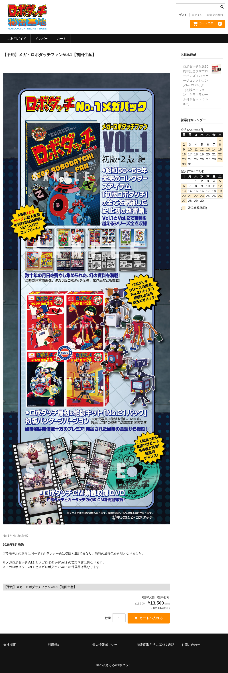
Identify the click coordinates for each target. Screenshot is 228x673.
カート (61, 38)
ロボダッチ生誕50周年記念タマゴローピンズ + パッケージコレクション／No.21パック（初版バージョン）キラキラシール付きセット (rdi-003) (195, 85)
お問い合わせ (190, 644)
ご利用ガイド (16, 38)
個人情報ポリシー (104, 644)
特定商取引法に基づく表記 (155, 644)
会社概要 (9, 644)
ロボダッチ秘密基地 (27, 17)
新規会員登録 (215, 15)
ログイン (197, 15)
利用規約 (54, 644)
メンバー (41, 38)
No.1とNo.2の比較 (15, 535)
